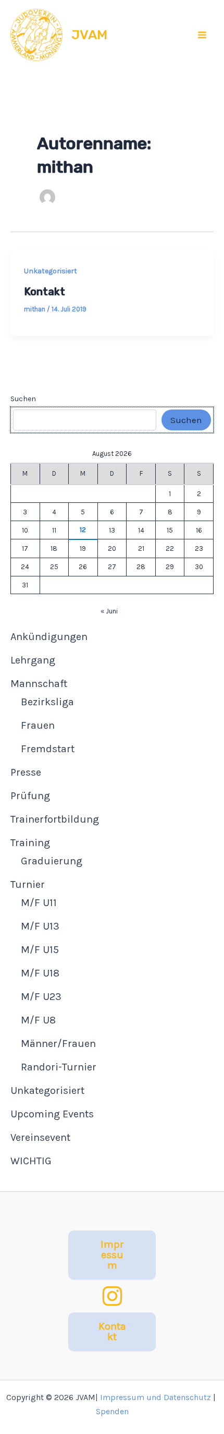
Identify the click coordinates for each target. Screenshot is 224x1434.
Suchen (23, 398)
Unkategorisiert (50, 271)
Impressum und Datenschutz (155, 1397)
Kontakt (44, 291)
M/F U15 (40, 950)
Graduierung (51, 861)
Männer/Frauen (58, 1044)
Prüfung (30, 796)
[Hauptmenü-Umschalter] (202, 34)
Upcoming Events (52, 1114)
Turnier (27, 884)
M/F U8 (38, 1020)
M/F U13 (40, 926)
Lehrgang (32, 660)
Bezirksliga (47, 702)
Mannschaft (38, 684)
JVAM (89, 34)
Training (30, 843)
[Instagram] (112, 1296)
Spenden (112, 1411)
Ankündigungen (49, 637)
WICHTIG (31, 1161)
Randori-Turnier (58, 1067)
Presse (25, 772)
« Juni (109, 611)
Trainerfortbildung (54, 819)
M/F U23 (41, 997)
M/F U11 (39, 903)
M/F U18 (40, 973)
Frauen (38, 725)
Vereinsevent (40, 1137)
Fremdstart (47, 749)
